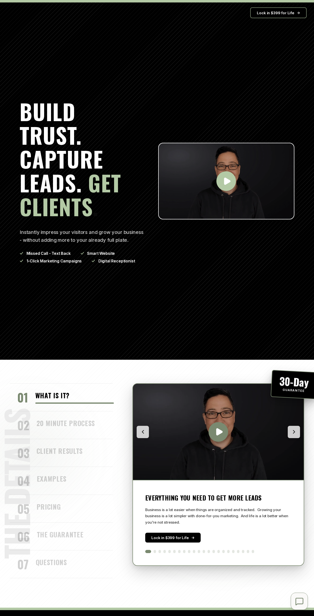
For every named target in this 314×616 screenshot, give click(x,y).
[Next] (294, 432)
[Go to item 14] (213, 551)
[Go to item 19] (238, 551)
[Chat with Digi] (299, 601)
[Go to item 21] (248, 551)
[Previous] (143, 432)
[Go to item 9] (189, 551)
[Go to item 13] (209, 551)
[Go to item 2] (155, 551)
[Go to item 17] (228, 551)
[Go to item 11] (199, 551)
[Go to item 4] (164, 551)
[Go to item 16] (223, 551)
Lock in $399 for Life (275, 13)
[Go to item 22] (253, 551)
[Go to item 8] (184, 551)
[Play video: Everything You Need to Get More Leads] (218, 432)
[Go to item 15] (218, 551)
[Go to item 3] (159, 551)
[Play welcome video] (226, 181)
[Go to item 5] (169, 551)
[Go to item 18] (233, 551)
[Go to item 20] (243, 551)
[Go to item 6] (174, 551)
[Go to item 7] (179, 551)
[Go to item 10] (194, 551)
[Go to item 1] (148, 551)
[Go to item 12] (204, 551)
